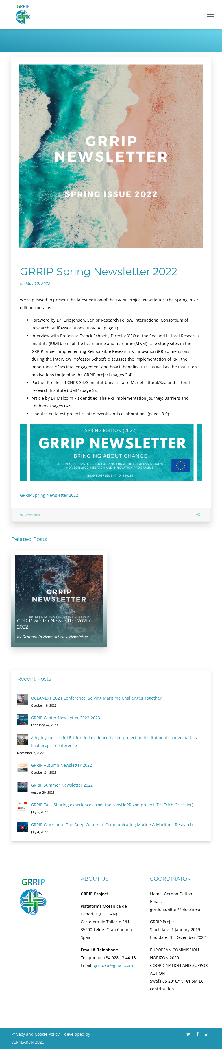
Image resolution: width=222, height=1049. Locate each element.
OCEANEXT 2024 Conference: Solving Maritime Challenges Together (96, 698)
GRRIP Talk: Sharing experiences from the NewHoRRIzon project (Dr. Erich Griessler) (112, 804)
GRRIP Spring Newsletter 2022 (49, 495)
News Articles (55, 637)
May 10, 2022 (38, 283)
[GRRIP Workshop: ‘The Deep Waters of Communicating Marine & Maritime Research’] (22, 826)
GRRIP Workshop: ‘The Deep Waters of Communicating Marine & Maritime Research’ (112, 824)
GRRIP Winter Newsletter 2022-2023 (65, 717)
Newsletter (32, 515)
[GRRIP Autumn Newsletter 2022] (22, 766)
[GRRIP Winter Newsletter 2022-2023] (22, 719)
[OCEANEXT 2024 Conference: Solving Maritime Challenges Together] (22, 699)
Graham (29, 637)
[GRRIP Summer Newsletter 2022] (22, 786)
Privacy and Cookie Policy (35, 1034)
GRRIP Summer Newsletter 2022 (62, 785)
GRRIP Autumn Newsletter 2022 (61, 765)
